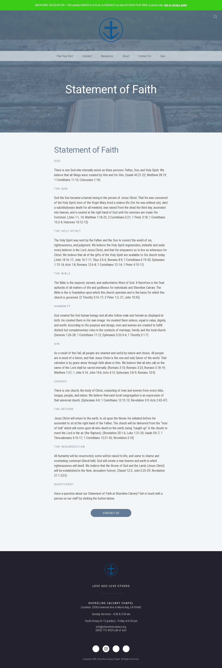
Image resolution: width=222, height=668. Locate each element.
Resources (107, 56)
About (126, 56)
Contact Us (145, 56)
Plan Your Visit (65, 56)
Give (162, 56)
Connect (87, 56)
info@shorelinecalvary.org (111, 626)
